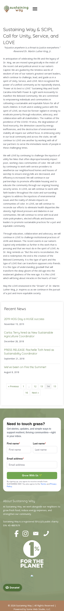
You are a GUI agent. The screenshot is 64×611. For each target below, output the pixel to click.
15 (54, 386)
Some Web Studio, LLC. (39, 609)
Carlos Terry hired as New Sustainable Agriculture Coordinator (28, 334)
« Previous (13, 386)
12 (35, 386)
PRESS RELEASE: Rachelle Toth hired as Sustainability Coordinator (29, 351)
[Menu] (35, 9)
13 (41, 386)
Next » (35, 392)
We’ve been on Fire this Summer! (25, 367)
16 (26, 392)
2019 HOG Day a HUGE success (24, 319)
